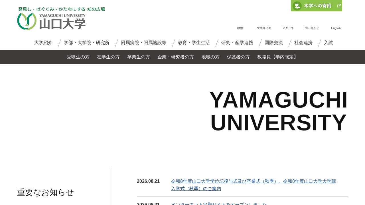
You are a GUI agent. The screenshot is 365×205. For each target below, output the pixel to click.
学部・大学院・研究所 (87, 42)
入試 (328, 42)
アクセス (288, 28)
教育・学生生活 (194, 42)
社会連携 (303, 42)
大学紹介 (43, 42)
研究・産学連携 (237, 42)
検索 (240, 28)
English (336, 28)
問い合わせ (312, 28)
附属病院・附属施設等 (144, 42)
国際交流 (274, 42)
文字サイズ (264, 28)
